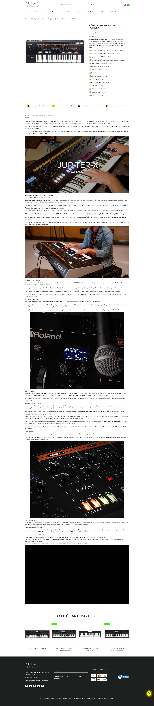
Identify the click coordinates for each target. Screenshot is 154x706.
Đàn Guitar (78, 11)
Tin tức (101, 11)
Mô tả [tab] (27, 115)
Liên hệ (68, 676)
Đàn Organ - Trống (36, 19)
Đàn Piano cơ (65, 11)
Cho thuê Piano (114, 11)
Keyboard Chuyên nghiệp (49, 19)
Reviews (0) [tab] (52, 115)
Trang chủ (27, 19)
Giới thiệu (80, 676)
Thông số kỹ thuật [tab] (39, 115)
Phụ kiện (90, 11)
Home (37, 11)
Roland (99, 33)
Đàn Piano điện (50, 11)
